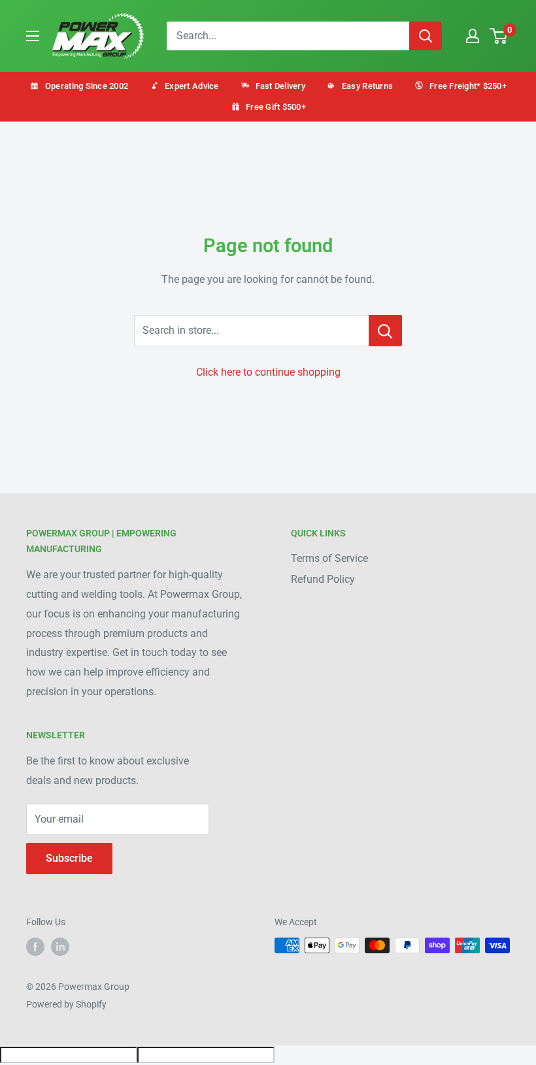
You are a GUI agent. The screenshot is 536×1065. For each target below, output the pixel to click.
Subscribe (69, 858)
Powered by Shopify (66, 1004)
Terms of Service (329, 558)
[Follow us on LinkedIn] (60, 947)
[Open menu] (32, 36)
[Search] (425, 36)
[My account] (472, 36)
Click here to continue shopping (268, 372)
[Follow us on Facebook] (35, 947)
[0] (499, 36)
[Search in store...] (385, 330)
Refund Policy (323, 579)
